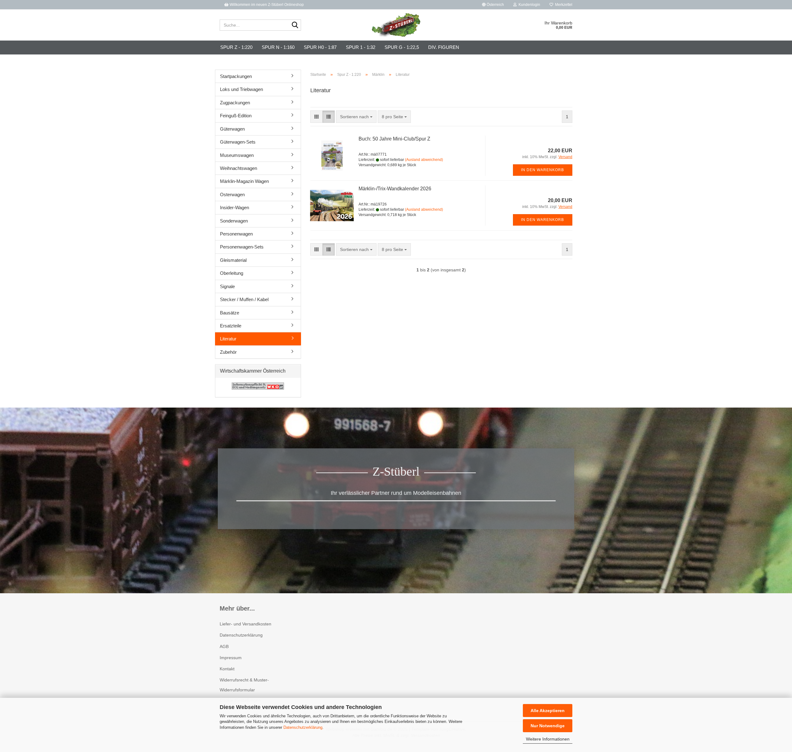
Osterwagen (232, 194)
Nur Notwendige (548, 725)
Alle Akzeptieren (548, 710)
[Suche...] (295, 25)
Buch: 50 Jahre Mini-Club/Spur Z (394, 138)
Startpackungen (236, 76)
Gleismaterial (233, 260)
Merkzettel (562, 4)
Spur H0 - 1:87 (320, 47)
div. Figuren (443, 47)
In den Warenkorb (542, 170)
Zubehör (228, 352)
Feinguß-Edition (236, 115)
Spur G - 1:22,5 (402, 47)
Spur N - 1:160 (278, 47)
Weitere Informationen (548, 739)
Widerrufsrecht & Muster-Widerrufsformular (244, 684)
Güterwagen (232, 129)
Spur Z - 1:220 (236, 47)
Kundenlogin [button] (528, 4)
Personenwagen (236, 233)
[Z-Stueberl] (396, 25)
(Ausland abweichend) (424, 160)
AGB (224, 646)
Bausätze (229, 312)
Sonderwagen (234, 220)
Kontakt (227, 668)
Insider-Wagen (234, 207)
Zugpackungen (235, 102)
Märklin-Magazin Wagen (244, 181)
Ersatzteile (230, 325)
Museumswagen (237, 155)
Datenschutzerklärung (302, 727)
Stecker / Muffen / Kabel (244, 299)
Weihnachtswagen (238, 168)
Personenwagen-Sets (242, 246)
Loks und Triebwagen (241, 89)
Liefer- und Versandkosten (245, 623)
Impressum (231, 657)
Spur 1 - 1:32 (360, 47)
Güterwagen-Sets (238, 142)
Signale (227, 286)
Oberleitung (231, 273)
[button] (493, 4)
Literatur (228, 338)
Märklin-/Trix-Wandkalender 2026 (395, 188)
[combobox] (356, 116)
